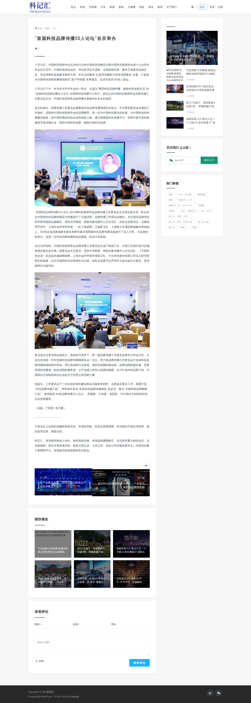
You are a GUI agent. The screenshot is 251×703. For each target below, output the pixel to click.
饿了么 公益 (203, 221)
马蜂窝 (201, 205)
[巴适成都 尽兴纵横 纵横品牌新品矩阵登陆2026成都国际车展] (175, 76)
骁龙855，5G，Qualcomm (180, 205)
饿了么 (172, 227)
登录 (212, 6)
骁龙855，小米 (185, 200)
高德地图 (201, 194)
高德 (171, 200)
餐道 (195, 227)
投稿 (202, 6)
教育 (160, 6)
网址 (113, 624)
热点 (73, 6)
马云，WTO (206, 211)
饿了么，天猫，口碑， (179, 216)
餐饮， (184, 227)
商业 (151, 6)
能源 (112, 6)
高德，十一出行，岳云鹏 (180, 194)
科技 (82, 6)
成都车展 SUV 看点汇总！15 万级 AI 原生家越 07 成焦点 (202, 122)
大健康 (131, 6)
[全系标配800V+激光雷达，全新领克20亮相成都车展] (175, 89)
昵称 (38, 624)
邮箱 (76, 624)
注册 (220, 6)
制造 (141, 6)
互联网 (93, 6)
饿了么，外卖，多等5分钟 (180, 221)
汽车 (103, 6)
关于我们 (171, 6)
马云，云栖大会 (188, 211)
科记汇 (50, 691)
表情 (41, 661)
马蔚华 (172, 211)
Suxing (75, 696)
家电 (121, 6)
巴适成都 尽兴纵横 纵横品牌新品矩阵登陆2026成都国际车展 (201, 73)
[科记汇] (47, 7)
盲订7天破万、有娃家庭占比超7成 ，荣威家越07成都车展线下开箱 (201, 106)
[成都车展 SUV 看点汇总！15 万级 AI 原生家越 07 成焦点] (175, 123)
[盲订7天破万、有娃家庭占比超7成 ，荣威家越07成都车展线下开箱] (175, 105)
